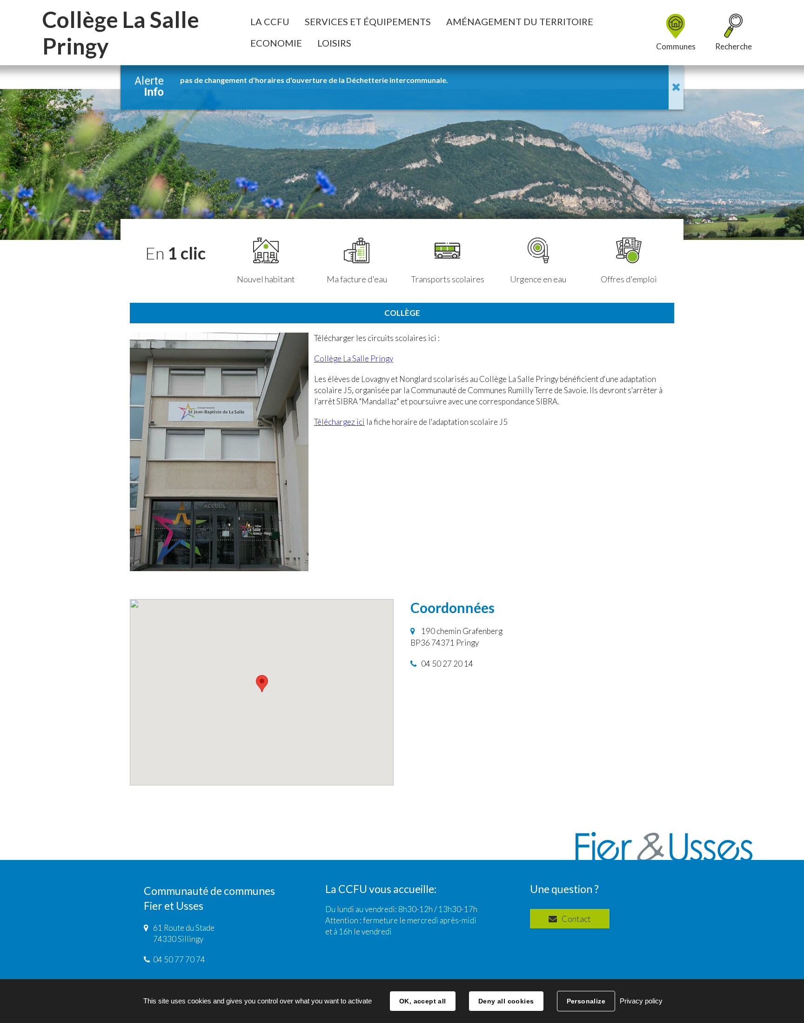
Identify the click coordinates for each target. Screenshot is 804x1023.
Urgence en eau (538, 279)
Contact (576, 919)
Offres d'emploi (629, 279)
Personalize (586, 1001)
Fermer (676, 87)
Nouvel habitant (266, 279)
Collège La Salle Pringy (353, 358)
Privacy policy (641, 1001)
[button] (269, 21)
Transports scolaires (447, 279)
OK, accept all (422, 1001)
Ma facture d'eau (357, 279)
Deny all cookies (506, 1001)
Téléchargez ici (339, 422)
